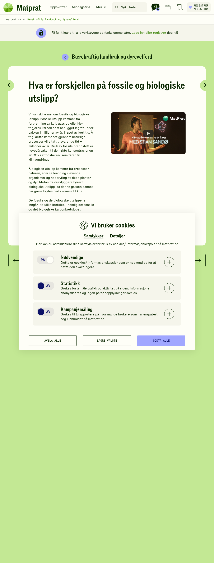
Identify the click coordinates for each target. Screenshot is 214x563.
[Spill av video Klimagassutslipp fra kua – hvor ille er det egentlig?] (148, 133)
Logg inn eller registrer (149, 32)
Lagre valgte (107, 340)
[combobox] (130, 7)
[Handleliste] (180, 7)
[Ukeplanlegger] (168, 7)
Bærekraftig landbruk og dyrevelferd (53, 19)
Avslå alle (52, 340)
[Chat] (155, 7)
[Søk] (116, 7)
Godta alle (161, 340)
